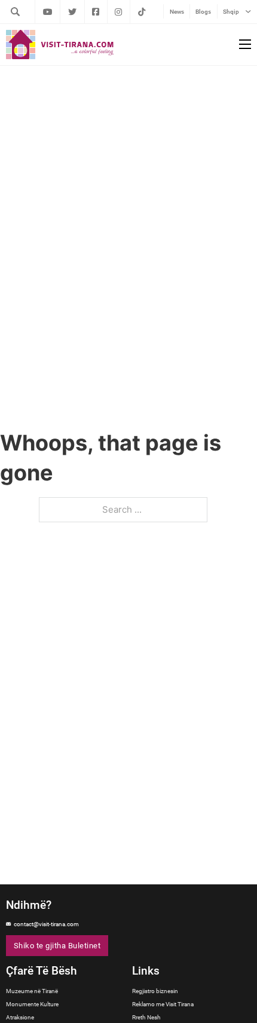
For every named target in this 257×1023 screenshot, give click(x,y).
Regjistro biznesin (155, 991)
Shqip (231, 12)
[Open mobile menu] (245, 44)
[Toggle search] (15, 11)
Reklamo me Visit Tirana (163, 1004)
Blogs (203, 12)
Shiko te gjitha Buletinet (57, 945)
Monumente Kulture (32, 1004)
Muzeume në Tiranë (32, 991)
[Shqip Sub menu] (248, 12)
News (177, 12)
